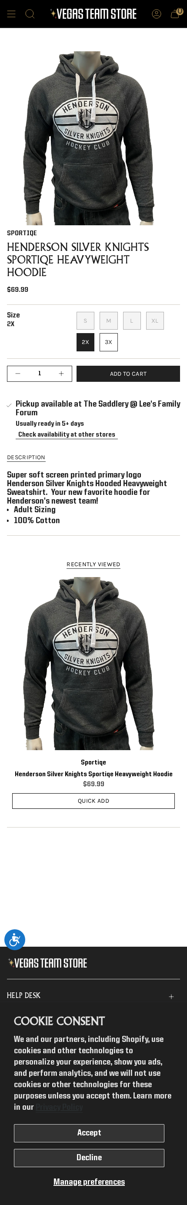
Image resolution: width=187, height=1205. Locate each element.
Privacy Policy (59, 1107)
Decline (89, 1158)
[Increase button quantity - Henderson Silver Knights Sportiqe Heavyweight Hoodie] (59, 374)
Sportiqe (22, 233)
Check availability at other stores (66, 434)
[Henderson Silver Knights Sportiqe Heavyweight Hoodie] (93, 663)
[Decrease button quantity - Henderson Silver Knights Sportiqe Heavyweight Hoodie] (20, 374)
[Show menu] (11, 14)
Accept (89, 1133)
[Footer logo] (49, 963)
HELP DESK (23, 996)
